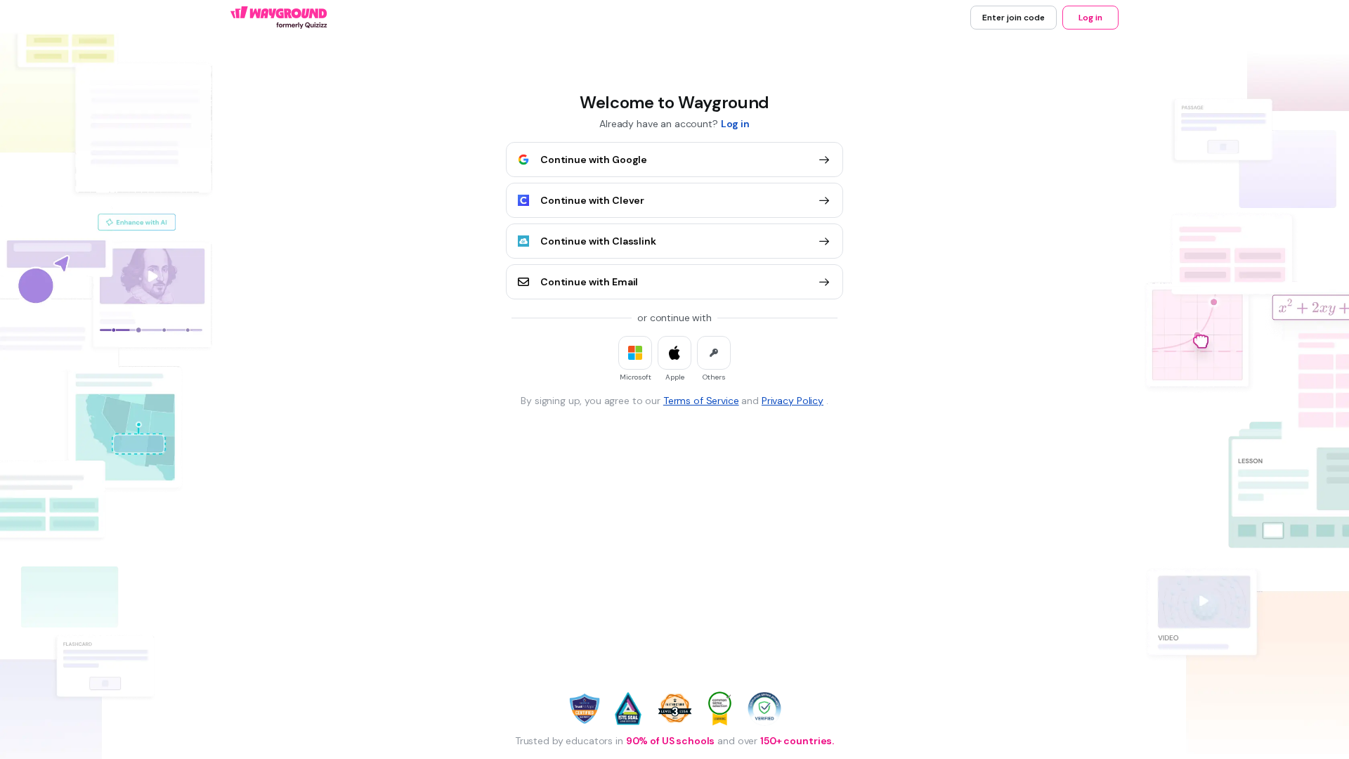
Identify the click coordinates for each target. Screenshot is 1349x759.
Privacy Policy (792, 400)
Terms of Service (701, 400)
